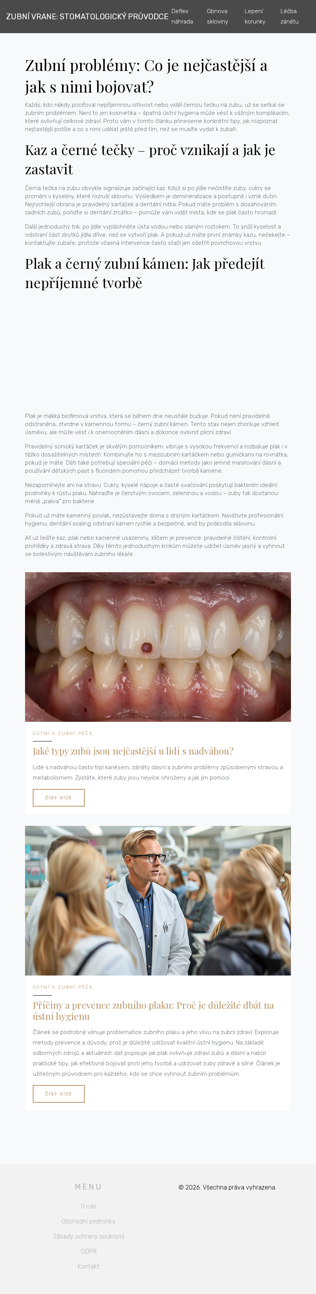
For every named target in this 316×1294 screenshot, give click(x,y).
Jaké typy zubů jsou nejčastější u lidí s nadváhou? (133, 751)
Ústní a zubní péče (63, 733)
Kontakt (88, 1266)
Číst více (58, 797)
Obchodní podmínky (89, 1221)
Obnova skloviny (217, 16)
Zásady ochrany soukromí (88, 1236)
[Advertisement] (158, 352)
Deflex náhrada (182, 16)
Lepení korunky (255, 16)
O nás (88, 1206)
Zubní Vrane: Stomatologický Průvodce (87, 16)
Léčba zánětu (290, 16)
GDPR (89, 1251)
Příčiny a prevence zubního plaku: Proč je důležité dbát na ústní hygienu (153, 1010)
